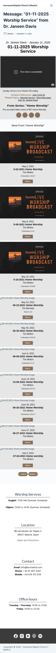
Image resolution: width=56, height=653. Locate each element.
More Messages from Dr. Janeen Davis (34, 98)
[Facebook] (16, 636)
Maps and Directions (28, 540)
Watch (27, 181)
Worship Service (27, 97)
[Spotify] (40, 636)
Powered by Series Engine (28, 481)
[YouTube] (28, 636)
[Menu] (51, 5)
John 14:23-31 (38, 95)
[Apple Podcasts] (34, 636)
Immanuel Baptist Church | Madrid (20, 5)
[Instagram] (22, 636)
